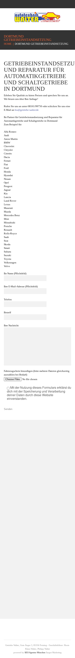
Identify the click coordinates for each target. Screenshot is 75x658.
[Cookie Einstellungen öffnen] (7, 653)
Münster (13, 522)
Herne (41, 598)
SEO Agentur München (35, 652)
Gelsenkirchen (17, 529)
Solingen (42, 592)
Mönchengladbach (19, 535)
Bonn (11, 516)
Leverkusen (44, 585)
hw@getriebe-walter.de (27, 109)
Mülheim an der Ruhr (50, 579)
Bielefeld (13, 509)
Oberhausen (44, 559)
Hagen (41, 566)
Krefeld (13, 548)
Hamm (41, 572)
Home (8, 43)
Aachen (13, 542)
